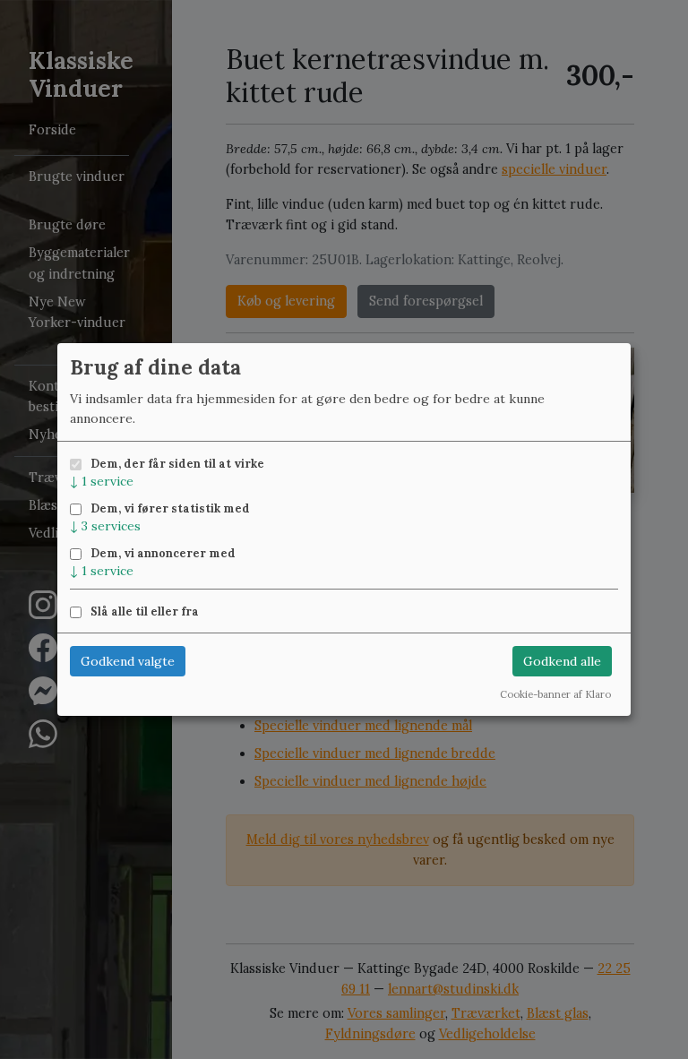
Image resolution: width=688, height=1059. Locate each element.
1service (101, 481)
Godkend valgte (128, 661)
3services (105, 526)
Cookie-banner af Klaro (555, 694)
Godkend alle (562, 661)
